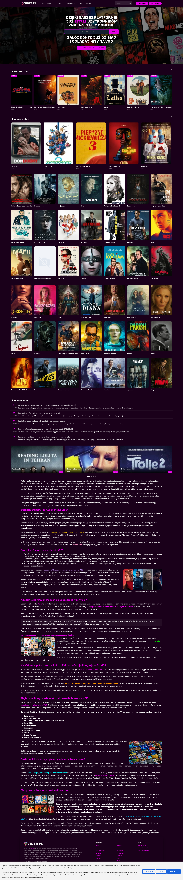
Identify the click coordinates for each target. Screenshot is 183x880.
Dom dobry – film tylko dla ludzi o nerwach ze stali (39, 413)
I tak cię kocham (109, 278)
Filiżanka (37, 354)
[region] (91, 871)
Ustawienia (149, 871)
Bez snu (130, 242)
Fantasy (98, 858)
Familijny (98, 855)
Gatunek (70, 3)
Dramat (98, 853)
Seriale (49, 3)
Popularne (59, 3)
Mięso (153, 242)
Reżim (59, 317)
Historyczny (99, 861)
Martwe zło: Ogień (87, 107)
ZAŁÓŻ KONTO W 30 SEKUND (91, 48)
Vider (40, 604)
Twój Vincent (62, 206)
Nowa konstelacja (110, 354)
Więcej (88, 3)
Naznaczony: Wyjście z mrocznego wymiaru (164, 107)
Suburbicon (61, 278)
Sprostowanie (155, 317)
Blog (80, 3)
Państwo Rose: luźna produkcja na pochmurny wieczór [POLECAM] (45, 429)
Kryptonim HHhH (39, 242)
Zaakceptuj (174, 871)
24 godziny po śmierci (158, 206)
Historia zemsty (109, 242)
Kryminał (119, 848)
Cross (36, 390)
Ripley (153, 354)
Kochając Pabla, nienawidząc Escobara (24, 206)
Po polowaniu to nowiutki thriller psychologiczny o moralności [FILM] (47, 405)
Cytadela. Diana (86, 317)
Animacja (99, 848)
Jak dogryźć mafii (17, 278)
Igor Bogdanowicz (143, 850)
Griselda (14, 317)
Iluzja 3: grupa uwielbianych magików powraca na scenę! (41, 421)
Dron (82, 206)
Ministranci (145, 166)
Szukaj (114, 31)
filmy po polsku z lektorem (91, 670)
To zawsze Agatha (87, 390)
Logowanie (142, 3)
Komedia (119, 845)
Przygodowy (121, 853)
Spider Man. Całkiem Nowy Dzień (21, 107)
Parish (129, 354)
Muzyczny (120, 850)
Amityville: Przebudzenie (112, 206)
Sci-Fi (118, 858)
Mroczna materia (63, 390)
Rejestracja (155, 3)
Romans (119, 855)
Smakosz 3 (154, 278)
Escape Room (131, 206)
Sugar (13, 354)
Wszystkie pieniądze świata (43, 278)
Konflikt (106, 390)
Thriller (119, 861)
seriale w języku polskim (105, 775)
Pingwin (153, 390)
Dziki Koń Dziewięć (133, 107)
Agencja (130, 390)
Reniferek (107, 317)
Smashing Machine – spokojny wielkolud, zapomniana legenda (44, 437)
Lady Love (37, 317)
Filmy (42, 3)
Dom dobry (14, 166)
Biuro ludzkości (132, 278)
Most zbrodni (131, 317)
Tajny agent (61, 107)
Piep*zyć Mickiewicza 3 (83, 166)
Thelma (83, 278)
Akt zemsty (84, 242)
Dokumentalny (100, 850)
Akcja (98, 845)
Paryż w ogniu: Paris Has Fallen (68, 354)
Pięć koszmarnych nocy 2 (117, 166)
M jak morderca (39, 206)
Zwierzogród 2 (48, 166)
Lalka (106, 107)
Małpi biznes (85, 354)
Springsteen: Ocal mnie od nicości (45, 107)
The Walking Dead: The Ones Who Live (23, 390)
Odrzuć (161, 871)
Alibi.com (61, 242)
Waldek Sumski (142, 845)
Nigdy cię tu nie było (17, 242)
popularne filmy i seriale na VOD (34, 705)
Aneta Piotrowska (143, 848)
